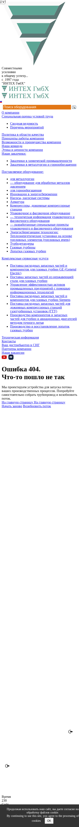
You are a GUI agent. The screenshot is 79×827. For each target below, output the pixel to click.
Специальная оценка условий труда (27, 116)
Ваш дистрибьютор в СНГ (21, 345)
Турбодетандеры (22, 243)
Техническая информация (20, 337)
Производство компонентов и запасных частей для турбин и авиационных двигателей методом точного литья (43, 318)
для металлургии (22, 179)
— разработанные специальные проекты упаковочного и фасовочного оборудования (41, 226)
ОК (49, 820)
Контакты (9, 341)
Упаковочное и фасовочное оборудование (40, 213)
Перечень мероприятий (27, 127)
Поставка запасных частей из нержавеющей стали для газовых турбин (42, 279)
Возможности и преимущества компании (31, 142)
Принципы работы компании (23, 138)
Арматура (17, 202)
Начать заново (12, 406)
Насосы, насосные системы (30, 198)
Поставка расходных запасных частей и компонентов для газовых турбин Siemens (40, 298)
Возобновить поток (37, 406)
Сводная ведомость (24, 123)
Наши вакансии (13, 352)
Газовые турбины (22, 247)
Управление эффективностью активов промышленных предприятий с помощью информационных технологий (40, 288)
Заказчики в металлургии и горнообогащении (43, 164)
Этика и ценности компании (22, 150)
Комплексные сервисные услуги (25, 258)
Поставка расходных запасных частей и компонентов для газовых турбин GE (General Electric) (43, 269)
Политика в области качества (23, 134)
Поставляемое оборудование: (23, 172)
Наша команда (12, 146)
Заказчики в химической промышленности (41, 161)
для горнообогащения (26, 190)
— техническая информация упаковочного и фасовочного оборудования (42, 219)
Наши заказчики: (14, 153)
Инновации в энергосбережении (33, 194)
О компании (10, 112)
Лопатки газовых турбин (28, 251)
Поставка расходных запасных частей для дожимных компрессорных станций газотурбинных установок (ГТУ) (40, 307)
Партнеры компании (16, 349)
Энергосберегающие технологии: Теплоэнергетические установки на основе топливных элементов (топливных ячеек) (41, 236)
